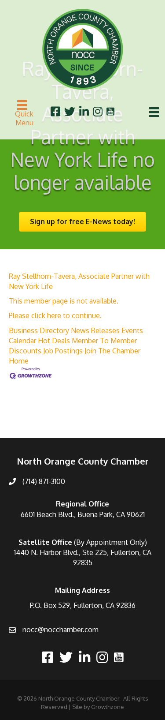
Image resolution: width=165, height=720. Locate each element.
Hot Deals (54, 340)
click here (46, 315)
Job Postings (63, 350)
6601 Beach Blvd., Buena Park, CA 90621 (83, 514)
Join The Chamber (112, 350)
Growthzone (107, 706)
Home (19, 360)
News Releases (95, 330)
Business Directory (39, 330)
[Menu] (154, 112)
